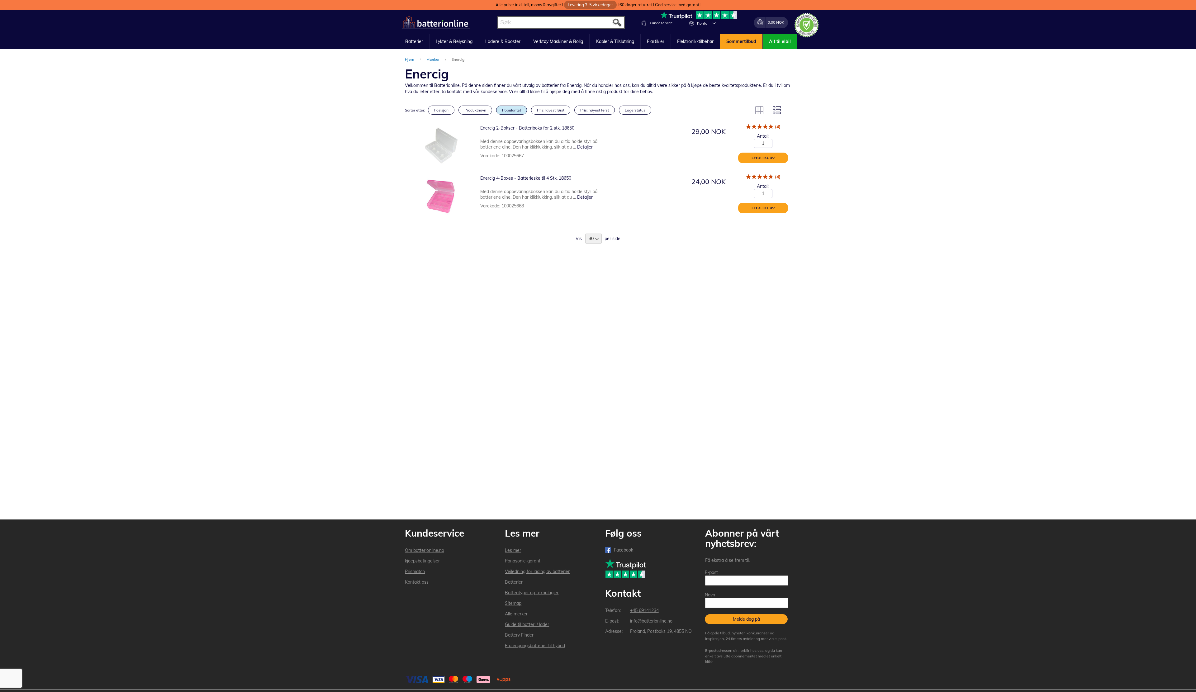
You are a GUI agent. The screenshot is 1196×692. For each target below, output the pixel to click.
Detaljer (585, 147)
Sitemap (513, 603)
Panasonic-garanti (523, 561)
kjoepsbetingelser (422, 561)
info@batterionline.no (651, 621)
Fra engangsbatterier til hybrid (535, 645)
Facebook (623, 550)
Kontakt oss (417, 582)
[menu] (598, 41)
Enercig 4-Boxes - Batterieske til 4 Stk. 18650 (525, 178)
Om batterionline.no (424, 550)
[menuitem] (414, 41)
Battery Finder (519, 635)
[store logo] (436, 23)
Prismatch (415, 571)
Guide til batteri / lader (527, 624)
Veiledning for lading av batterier (537, 571)
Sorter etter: (415, 110)
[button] (714, 23)
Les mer (513, 550)
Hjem (410, 59)
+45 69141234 (644, 610)
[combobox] (561, 22)
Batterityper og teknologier (531, 592)
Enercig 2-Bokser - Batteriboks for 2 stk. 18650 (527, 128)
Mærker (433, 59)
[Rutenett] (759, 110)
